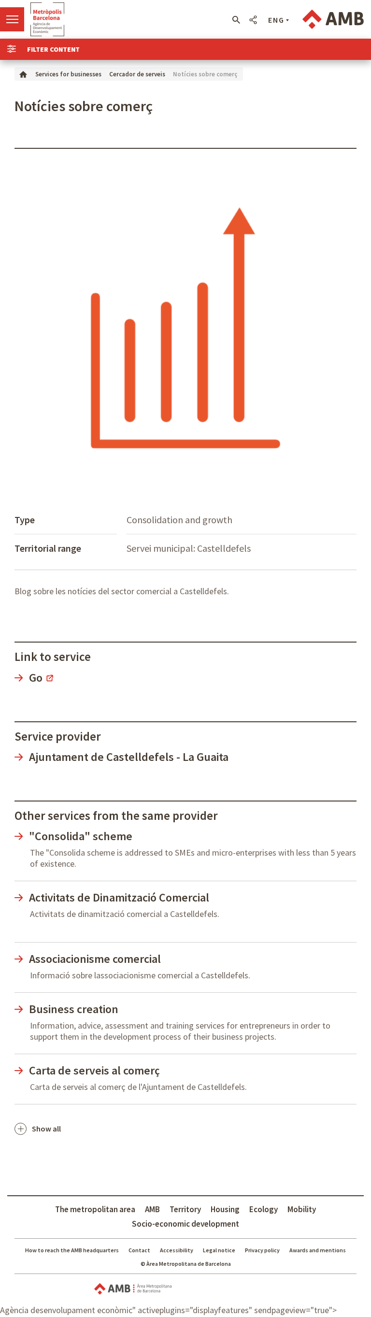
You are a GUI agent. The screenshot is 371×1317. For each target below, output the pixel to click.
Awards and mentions (317, 1250)
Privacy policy (262, 1250)
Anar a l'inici (47, 19)
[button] (236, 20)
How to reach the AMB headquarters (72, 1250)
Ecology (263, 1209)
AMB (152, 1209)
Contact (139, 1250)
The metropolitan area (95, 1209)
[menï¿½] (12, 19)
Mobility (301, 1209)
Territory (185, 1209)
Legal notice (219, 1250)
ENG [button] (276, 20)
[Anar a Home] (23, 73)
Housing (225, 1209)
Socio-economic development (185, 1223)
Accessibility (176, 1250)
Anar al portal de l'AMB (333, 19)
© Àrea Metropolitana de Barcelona (186, 1263)
